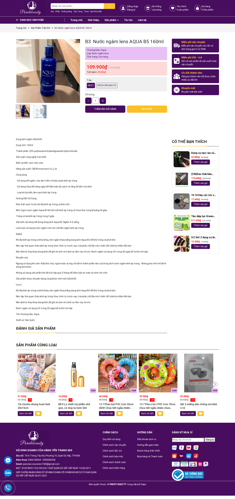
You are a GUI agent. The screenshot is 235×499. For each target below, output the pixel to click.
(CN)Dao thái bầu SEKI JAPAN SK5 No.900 (201, 174)
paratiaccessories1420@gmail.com (41, 464)
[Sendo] (196, 455)
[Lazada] (181, 455)
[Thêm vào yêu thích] (38, 413)
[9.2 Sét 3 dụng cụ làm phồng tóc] (182, 244)
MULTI (91, 85)
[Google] (196, 447)
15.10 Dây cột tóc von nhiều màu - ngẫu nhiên (204, 195)
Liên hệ (142, 20)
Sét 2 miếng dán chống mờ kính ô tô (198, 406)
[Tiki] (188, 455)
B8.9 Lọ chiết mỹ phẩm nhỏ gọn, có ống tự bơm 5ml (74, 406)
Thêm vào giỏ (201, 162)
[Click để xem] (48, 71)
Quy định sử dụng (111, 439)
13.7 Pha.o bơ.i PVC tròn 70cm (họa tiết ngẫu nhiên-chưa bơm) (157, 406)
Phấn (57, 11)
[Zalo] (174, 447)
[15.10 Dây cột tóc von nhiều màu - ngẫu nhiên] (182, 201)
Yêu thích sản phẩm (183, 8)
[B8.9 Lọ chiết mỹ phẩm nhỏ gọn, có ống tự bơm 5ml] (77, 373)
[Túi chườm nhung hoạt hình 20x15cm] (36, 373)
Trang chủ (76, 20)
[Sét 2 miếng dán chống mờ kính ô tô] (198, 373)
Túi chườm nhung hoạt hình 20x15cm (34, 406)
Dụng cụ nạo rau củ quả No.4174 (202, 153)
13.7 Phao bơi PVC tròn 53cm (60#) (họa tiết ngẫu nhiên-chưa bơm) (116, 406)
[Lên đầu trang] (228, 488)
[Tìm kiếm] (109, 6)
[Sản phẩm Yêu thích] (172, 8)
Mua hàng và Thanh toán (150, 456)
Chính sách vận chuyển (114, 445)
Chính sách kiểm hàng (114, 468)
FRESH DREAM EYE (106, 85)
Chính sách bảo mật (113, 456)
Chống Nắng (66, 11)
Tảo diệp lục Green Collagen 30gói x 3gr (203, 216)
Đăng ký (131, 9)
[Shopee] (174, 455)
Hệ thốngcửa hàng (156, 8)
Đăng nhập (132, 6)
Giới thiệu (93, 20)
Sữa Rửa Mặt (96, 11)
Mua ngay (147, 109)
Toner (86, 11)
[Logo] (31, 8)
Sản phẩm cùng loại (36, 345)
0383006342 (49, 460)
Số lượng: (90, 94)
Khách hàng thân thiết (148, 450)
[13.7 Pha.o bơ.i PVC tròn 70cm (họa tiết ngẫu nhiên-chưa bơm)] (158, 373)
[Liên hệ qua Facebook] (8, 460)
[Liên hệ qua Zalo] (8, 473)
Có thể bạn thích (189, 141)
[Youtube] (188, 447)
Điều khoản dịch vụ (146, 439)
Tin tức (128, 20)
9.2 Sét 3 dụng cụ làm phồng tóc (204, 237)
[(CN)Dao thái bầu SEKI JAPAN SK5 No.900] (182, 180)
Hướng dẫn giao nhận (148, 445)
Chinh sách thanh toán (114, 462)
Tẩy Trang (77, 11)
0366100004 (34, 460)
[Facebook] (181, 447)
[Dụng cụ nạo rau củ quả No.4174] (182, 159)
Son (52, 11)
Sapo (143, 484)
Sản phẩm (110, 20)
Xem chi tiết (25, 413)
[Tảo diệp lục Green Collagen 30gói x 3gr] (182, 223)
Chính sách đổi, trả (112, 450)
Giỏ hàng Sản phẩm (207, 8)
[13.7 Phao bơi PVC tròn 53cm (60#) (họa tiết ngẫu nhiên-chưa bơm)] (117, 373)
